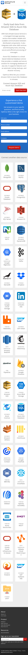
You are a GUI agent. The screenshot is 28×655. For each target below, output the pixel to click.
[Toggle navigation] (25, 2)
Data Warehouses (5, 625)
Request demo (14, 147)
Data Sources (4, 623)
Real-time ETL (4, 626)
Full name (4, 118)
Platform (3, 621)
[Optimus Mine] (8, 3)
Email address (5, 131)
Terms (23, 650)
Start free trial (21, 90)
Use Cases (3, 616)
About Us (3, 614)
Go (25, 639)
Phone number (5, 125)
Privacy (19, 650)
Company (4, 138)
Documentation (5, 632)
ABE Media (10, 652)
